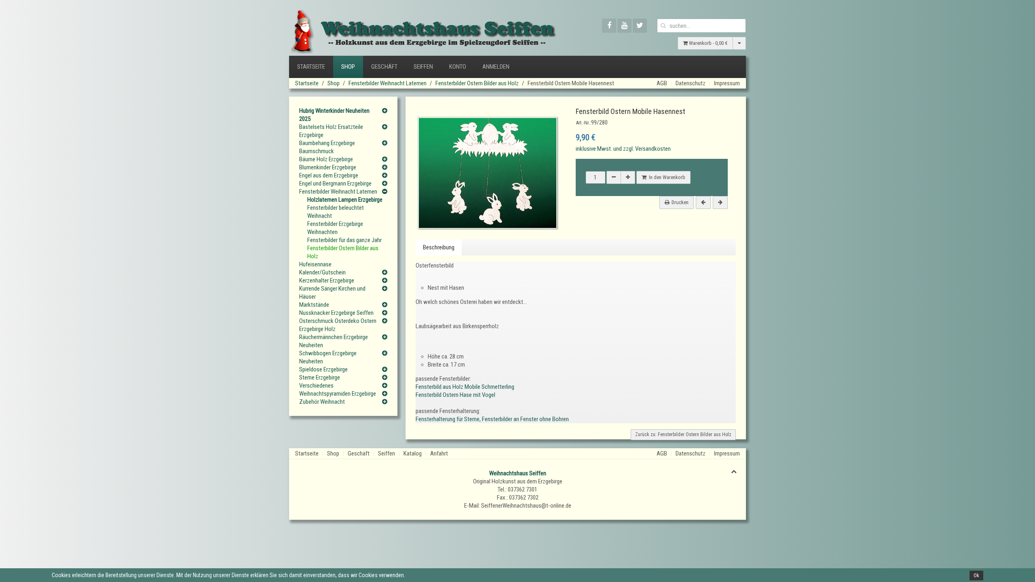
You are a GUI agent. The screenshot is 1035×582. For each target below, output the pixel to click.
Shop (348, 66)
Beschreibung (438, 247)
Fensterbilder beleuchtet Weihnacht (335, 211)
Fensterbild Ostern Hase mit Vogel (455, 395)
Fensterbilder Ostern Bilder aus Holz (477, 83)
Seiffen (423, 66)
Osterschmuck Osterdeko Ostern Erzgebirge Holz (337, 325)
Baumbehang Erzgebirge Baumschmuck (327, 147)
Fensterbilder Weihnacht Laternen (388, 83)
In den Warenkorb (665, 177)
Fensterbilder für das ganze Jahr (344, 240)
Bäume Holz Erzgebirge (326, 159)
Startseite (311, 66)
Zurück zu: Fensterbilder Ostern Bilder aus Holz (683, 434)
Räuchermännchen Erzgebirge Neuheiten (333, 341)
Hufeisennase (315, 264)
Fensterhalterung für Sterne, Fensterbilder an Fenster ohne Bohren (492, 419)
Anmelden (495, 66)
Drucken (680, 202)
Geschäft (384, 66)
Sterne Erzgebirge (319, 377)
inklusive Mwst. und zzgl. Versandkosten (623, 148)
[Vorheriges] (703, 202)
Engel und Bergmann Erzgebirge (335, 183)
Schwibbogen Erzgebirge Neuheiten (328, 357)
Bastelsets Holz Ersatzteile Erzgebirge (331, 131)
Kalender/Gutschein (322, 272)
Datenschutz (690, 83)
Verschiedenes (316, 385)
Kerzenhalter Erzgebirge (326, 280)
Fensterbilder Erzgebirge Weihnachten (335, 228)
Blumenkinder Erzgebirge (327, 167)
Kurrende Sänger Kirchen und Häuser (332, 292)
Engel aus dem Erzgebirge (328, 175)
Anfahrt (439, 453)
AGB (662, 83)
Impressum (727, 83)
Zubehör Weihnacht (322, 401)
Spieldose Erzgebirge (323, 369)
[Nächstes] (720, 202)
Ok (976, 575)
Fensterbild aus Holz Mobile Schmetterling (465, 386)
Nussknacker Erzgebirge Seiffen (336, 312)
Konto (457, 66)
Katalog (412, 453)
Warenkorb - (708, 43)
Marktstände (314, 304)
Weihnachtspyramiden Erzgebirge (337, 393)
